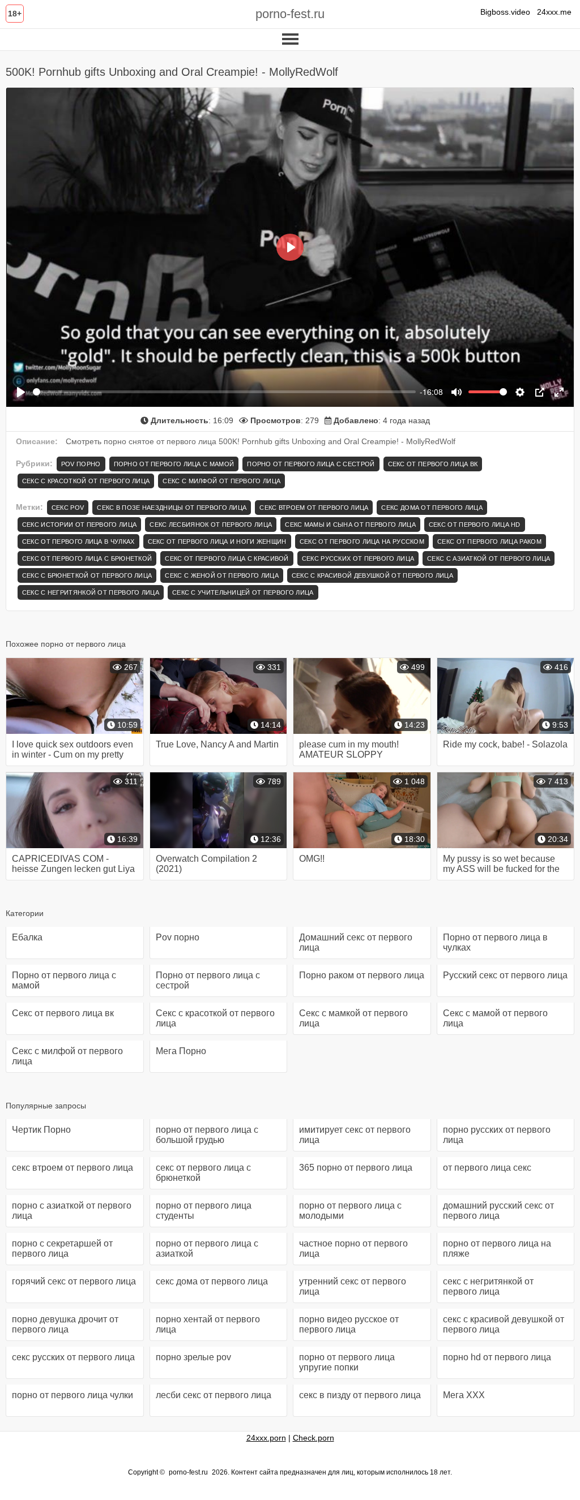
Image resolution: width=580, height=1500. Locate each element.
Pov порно (81, 464)
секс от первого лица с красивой (226, 558)
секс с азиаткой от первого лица (488, 558)
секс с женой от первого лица (221, 575)
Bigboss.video (505, 11)
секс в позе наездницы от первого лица (171, 507)
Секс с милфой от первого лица (221, 481)
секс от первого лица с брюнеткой (87, 558)
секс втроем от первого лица (313, 507)
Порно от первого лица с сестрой (310, 464)
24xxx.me (554, 11)
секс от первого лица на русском (362, 541)
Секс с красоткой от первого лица (86, 481)
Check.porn (313, 1437)
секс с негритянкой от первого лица (90, 592)
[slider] (224, 391)
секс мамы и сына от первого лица (350, 524)
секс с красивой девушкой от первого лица (372, 575)
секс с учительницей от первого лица (243, 592)
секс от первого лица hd (475, 524)
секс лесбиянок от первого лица (211, 524)
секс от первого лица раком (489, 541)
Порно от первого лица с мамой (174, 464)
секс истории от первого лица (79, 524)
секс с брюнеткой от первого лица (87, 575)
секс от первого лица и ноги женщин (217, 541)
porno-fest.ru (290, 14)
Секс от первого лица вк (433, 464)
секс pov (68, 507)
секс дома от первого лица (432, 507)
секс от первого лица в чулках (78, 541)
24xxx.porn (266, 1437)
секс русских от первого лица (358, 558)
